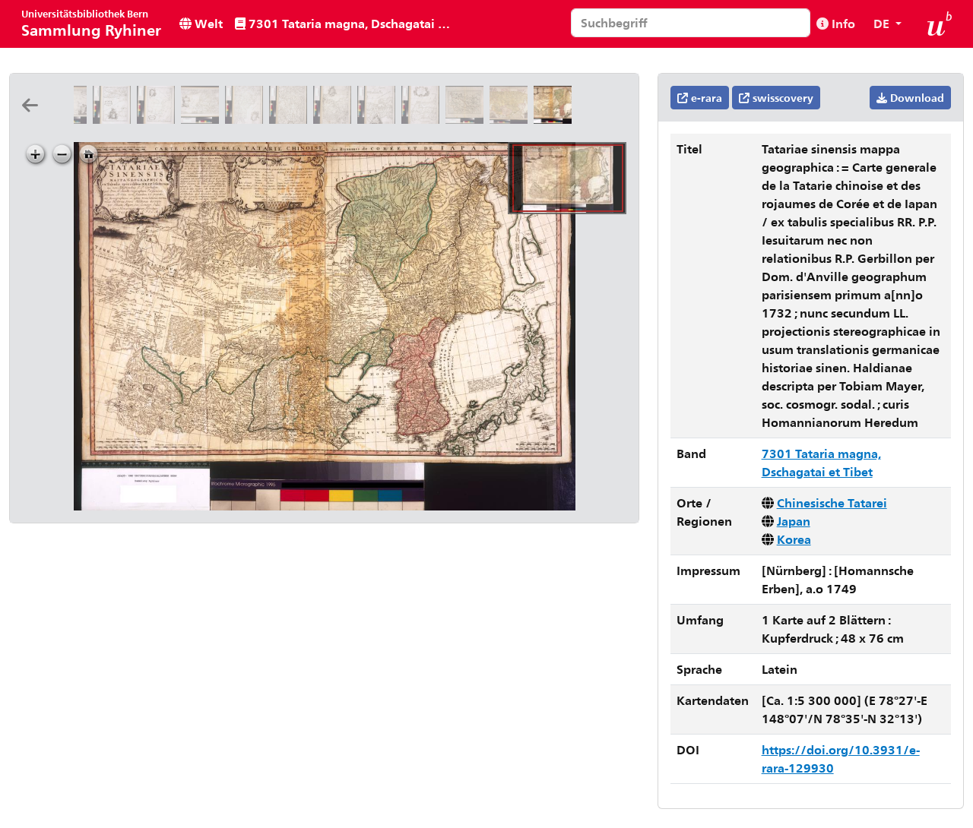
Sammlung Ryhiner (91, 23)
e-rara (705, 97)
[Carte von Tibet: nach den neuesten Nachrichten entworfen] (467, 119)
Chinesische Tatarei (832, 502)
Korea (794, 539)
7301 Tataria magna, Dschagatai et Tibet (351, 23)
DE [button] (882, 23)
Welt (207, 23)
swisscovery (781, 97)
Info (842, 23)
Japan (793, 521)
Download (915, 97)
